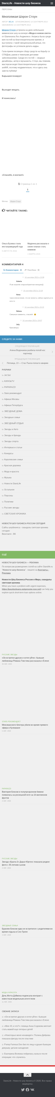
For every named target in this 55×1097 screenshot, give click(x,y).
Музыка (7, 477)
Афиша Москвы (11, 399)
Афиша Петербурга (13, 405)
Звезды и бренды (12, 435)
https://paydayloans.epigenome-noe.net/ (21, 589)
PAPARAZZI (10, 387)
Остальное (9, 490)
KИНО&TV (9, 381)
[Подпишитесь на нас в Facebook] (27, 1090)
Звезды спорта (11, 441)
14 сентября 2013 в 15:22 (34, 307)
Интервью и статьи (13, 447)
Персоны (7, 9)
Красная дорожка (12, 465)
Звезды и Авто (11, 429)
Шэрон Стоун (15, 201)
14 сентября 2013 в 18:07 (32, 321)
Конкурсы (8, 453)
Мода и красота (11, 472)
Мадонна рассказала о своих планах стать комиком (38, 246)
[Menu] (52, 3)
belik (11, 22)
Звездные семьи (12, 417)
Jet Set (7, 375)
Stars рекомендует (13, 393)
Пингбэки (33, 270)
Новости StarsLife (12, 483)
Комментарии (13, 270)
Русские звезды (11, 508)
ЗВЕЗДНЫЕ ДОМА (13, 411)
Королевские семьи (13, 459)
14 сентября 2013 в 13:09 (34, 277)
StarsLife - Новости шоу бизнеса (21, 3)
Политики (8, 502)
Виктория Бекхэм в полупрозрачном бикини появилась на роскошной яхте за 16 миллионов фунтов (24, 795)
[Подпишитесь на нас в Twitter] (23, 1090)
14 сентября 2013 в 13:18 (33, 291)
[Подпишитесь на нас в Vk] (32, 1090)
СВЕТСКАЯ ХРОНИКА (15, 514)
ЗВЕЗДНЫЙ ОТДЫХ (14, 423)
